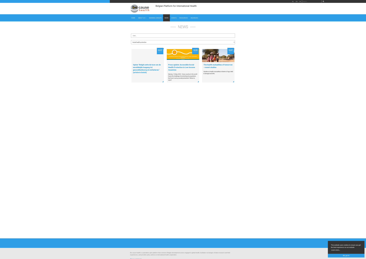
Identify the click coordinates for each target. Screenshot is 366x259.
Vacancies (194, 18)
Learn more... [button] (335, 250)
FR (300, 1)
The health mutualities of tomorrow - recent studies (217, 66)
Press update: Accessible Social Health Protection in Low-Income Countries (181, 67)
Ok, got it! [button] (346, 255)
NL (293, 1)
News (166, 18)
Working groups (155, 18)
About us (141, 18)
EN (296, 1)
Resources (183, 18)
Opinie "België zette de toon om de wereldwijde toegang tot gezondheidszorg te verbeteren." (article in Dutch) (147, 68)
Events (174, 18)
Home (133, 18)
